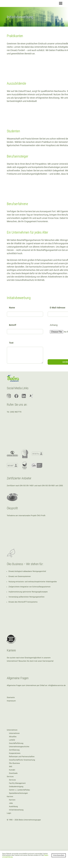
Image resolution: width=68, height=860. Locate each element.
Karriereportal (48, 661)
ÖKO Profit (41, 516)
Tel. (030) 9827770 (14, 412)
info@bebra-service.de (57, 685)
